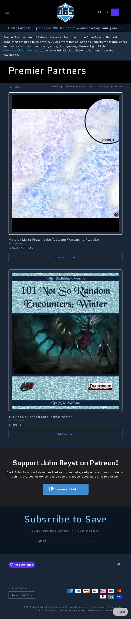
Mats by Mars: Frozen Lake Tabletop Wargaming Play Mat (54, 239)
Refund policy (97, 607)
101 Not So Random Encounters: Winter (40, 417)
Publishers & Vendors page (21, 50)
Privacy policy (115, 607)
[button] (7, 12)
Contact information (88, 610)
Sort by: (58, 86)
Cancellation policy (112, 610)
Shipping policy (67, 610)
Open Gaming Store (42, 607)
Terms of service (46, 610)
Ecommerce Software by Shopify (69, 607)
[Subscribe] (92, 541)
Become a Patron (68, 489)
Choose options (65, 257)
